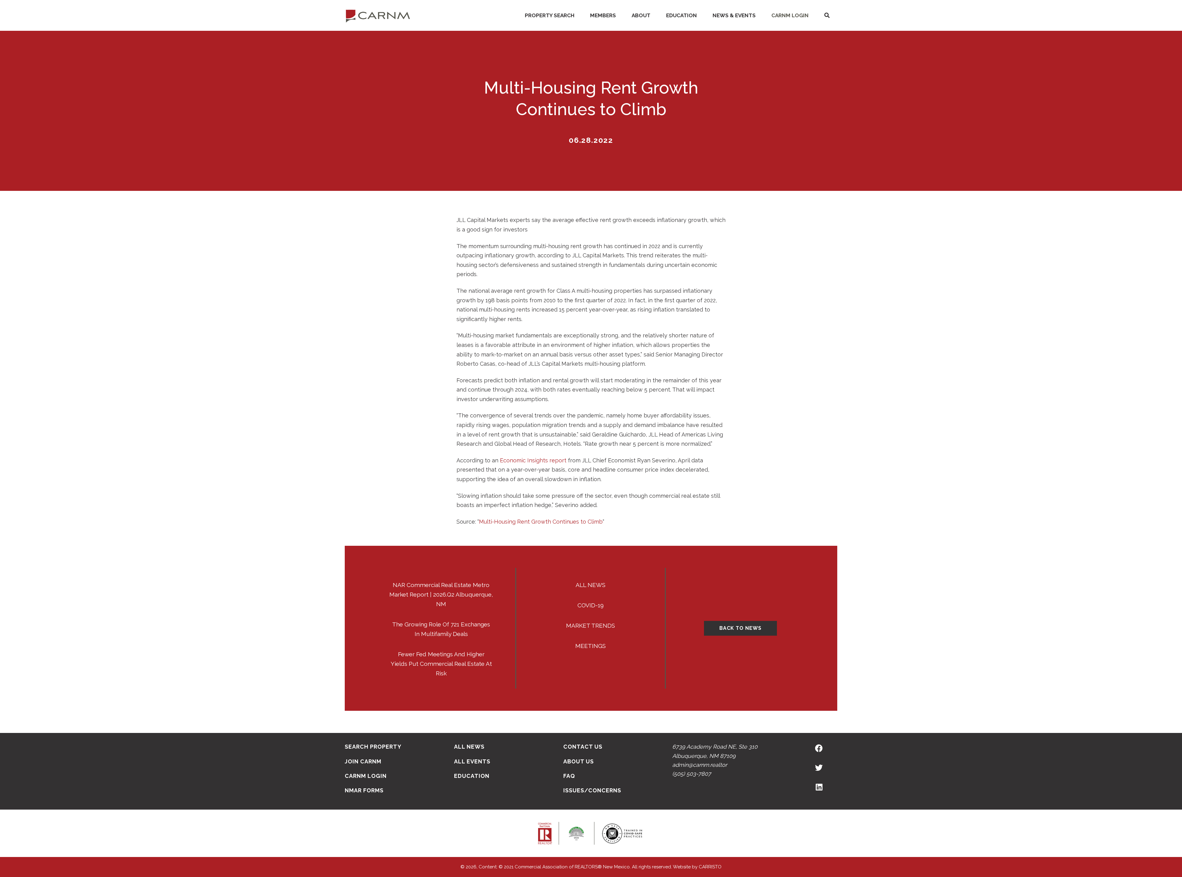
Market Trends (590, 625)
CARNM (378, 15)
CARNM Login (790, 15)
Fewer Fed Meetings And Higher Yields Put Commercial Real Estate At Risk (441, 664)
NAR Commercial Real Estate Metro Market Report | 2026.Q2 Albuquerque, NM (441, 594)
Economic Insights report (533, 460)
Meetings (590, 645)
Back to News (740, 628)
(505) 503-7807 (691, 773)
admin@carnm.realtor (699, 765)
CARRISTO (710, 867)
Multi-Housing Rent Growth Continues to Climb (541, 521)
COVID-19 (590, 605)
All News (590, 584)
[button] (826, 15)
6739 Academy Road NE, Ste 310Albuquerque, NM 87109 (715, 751)
